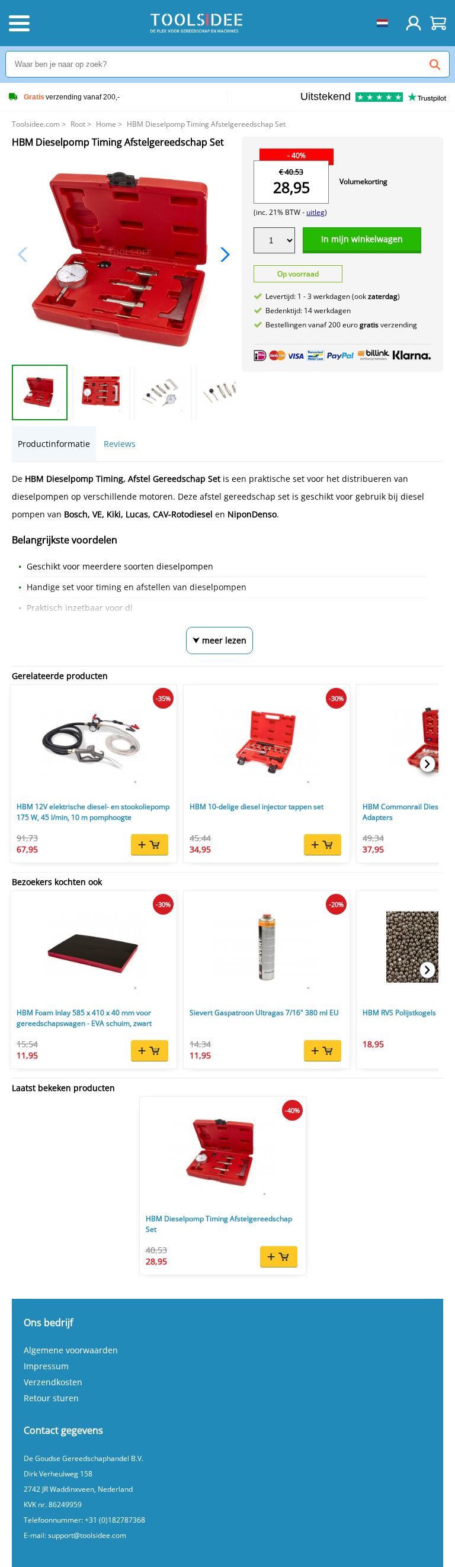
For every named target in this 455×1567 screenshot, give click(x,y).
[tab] (54, 443)
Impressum (46, 1366)
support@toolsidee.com (87, 1535)
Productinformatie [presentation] (54, 443)
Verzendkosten (53, 1382)
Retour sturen (51, 1398)
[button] (222, 254)
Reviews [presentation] (120, 443)
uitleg (315, 212)
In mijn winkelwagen (362, 238)
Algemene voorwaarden (71, 1350)
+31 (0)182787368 (115, 1520)
